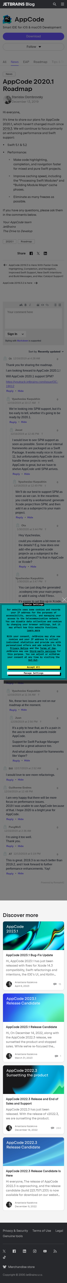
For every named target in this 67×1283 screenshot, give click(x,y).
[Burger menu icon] (62, 4)
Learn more (33, 630)
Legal (59, 1230)
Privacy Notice (19, 648)
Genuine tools (13, 1236)
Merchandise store (20, 1267)
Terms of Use (48, 648)
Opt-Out (32, 660)
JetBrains (31, 1274)
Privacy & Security (15, 1230)
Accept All (33, 667)
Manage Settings (33, 673)
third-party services (43, 651)
